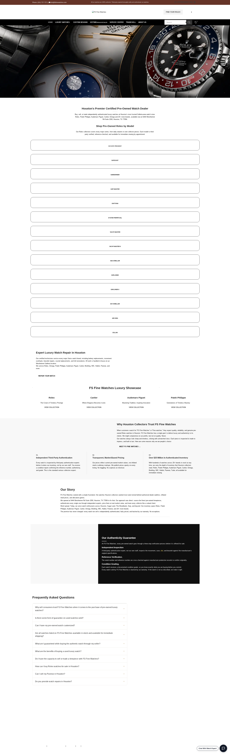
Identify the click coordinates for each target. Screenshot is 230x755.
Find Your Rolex (173, 12)
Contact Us (138, 723)
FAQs (78, 746)
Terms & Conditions (39, 746)
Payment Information (141, 730)
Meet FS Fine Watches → (130, 446)
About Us (137, 715)
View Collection (51, 407)
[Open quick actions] (223, 748)
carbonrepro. (82, 754)
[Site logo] (99, 12)
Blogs (136, 733)
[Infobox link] (115, 240)
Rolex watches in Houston (131, 433)
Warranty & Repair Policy (56, 746)
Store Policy (70, 746)
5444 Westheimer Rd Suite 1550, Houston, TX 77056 (89, 500)
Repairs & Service (140, 717)
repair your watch (46, 376)
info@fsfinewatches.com (59, 2)
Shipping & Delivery (141, 725)
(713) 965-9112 (84, 717)
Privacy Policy (87, 746)
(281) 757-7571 (42, 2)
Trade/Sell (137, 720)
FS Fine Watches (46, 754)
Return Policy (138, 727)
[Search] (189, 22)
